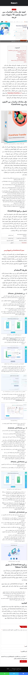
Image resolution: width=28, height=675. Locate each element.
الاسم (25, 646)
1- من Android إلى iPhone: (21, 54)
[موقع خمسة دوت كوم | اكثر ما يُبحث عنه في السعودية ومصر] (14, 3)
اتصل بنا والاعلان (12, 670)
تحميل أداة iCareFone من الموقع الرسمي (14, 250)
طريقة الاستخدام (23, 53)
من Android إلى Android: (21, 59)
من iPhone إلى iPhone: (22, 57)
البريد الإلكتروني (23, 651)
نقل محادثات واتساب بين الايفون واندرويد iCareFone (17, 50)
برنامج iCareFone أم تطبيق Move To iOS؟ (18, 60)
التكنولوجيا (14, 9)
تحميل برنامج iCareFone (22, 51)
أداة (14, 93)
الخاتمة (25, 61)
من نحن (17, 670)
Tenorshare (24, 242)
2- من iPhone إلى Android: (21, 56)
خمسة (10, 668)
